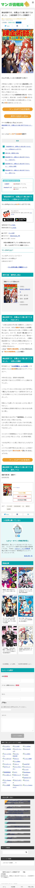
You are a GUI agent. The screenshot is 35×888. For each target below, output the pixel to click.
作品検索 (13, 886)
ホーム (4, 886)
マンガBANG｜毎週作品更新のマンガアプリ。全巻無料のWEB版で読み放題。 (17, 810)
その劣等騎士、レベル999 (19, 366)
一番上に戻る (31, 886)
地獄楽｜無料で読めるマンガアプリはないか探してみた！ (9, 591)
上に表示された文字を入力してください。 (14, 707)
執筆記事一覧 (28, 556)
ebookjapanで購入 (22, 499)
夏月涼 (27, 506)
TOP (11, 872)
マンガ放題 (11, 837)
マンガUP (11, 233)
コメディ (19, 22)
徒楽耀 (8, 509)
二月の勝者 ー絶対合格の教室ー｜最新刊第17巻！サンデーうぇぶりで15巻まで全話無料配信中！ (9, 650)
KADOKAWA (17, 506)
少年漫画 (4, 22)
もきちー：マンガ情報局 (22, 548)
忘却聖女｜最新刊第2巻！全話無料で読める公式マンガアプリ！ (25, 650)
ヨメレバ (18, 487)
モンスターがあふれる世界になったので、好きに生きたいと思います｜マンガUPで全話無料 (9, 620)
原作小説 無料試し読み (12, 153)
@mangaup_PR (15, 236)
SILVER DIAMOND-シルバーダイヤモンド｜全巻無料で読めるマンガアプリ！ (26, 664)
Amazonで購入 (22, 492)
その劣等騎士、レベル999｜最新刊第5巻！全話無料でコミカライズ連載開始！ (10, 664)
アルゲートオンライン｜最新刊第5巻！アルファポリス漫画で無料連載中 (25, 591)
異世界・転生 (11, 22)
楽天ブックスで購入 (22, 496)
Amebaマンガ (8, 187)
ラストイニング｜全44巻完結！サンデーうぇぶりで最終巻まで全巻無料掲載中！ (17, 816)
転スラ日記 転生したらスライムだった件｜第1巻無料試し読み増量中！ (25, 620)
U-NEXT (7, 184)
